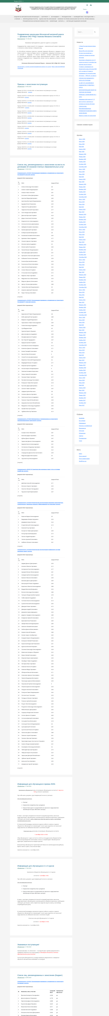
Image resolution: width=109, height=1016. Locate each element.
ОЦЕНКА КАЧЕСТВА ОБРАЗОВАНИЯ (47, 19)
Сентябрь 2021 (83, 287)
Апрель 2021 (82, 300)
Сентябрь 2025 (83, 166)
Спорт (80, 440)
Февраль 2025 (82, 184)
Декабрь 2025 (82, 159)
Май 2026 (81, 146)
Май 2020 (81, 325)
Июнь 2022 (81, 264)
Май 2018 (81, 385)
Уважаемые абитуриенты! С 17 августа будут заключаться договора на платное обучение (87, 102)
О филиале (17, 19)
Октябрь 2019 (82, 342)
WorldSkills (81, 418)
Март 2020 (81, 330)
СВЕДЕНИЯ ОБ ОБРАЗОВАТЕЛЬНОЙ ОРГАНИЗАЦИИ (26, 16)
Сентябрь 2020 (83, 315)
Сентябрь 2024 (83, 196)
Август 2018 (82, 377)
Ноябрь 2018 (82, 370)
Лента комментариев (84, 458)
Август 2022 (82, 259)
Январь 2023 (82, 247)
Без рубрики (82, 420)
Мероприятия (21, 39)
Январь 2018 (82, 395)
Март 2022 (81, 272)
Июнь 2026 (81, 144)
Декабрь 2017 (82, 397)
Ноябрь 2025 (82, 161)
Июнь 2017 (81, 405)
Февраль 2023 (82, 244)
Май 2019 (81, 355)
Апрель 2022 (82, 269)
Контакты (61, 21)
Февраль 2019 (82, 362)
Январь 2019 (82, 365)
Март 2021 (81, 302)
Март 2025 (81, 181)
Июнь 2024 (81, 204)
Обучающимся (55, 16)
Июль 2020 (82, 320)
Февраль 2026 (82, 154)
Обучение (81, 430)
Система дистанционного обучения (76, 21)
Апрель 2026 (82, 149)
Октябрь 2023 (82, 224)
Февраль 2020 (82, 332)
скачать (30, 92)
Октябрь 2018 (82, 372)
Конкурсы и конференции (85, 425)
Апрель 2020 (82, 327)
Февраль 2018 (82, 392)
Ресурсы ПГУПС (18, 1)
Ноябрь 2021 (82, 282)
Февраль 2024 (82, 214)
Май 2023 (81, 237)
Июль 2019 (82, 350)
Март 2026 (81, 151)
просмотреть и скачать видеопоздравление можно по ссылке (34, 66)
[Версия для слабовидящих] (87, 5)
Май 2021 (81, 297)
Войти (80, 453)
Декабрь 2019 (82, 337)
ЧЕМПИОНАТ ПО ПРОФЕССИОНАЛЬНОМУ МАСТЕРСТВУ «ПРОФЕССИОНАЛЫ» (76, 19)
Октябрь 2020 (82, 312)
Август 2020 (82, 317)
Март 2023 (81, 242)
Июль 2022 (82, 262)
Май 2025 (81, 176)
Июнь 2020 (81, 322)
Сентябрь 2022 (83, 257)
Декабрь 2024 (82, 189)
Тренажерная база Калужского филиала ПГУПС (35, 21)
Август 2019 (82, 347)
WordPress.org (82, 461)
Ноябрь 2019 (82, 340)
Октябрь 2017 (82, 402)
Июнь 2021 (81, 294)
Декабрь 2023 (82, 219)
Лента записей (82, 456)
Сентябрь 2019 (83, 345)
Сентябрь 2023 (83, 227)
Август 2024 (82, 199)
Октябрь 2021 (82, 284)
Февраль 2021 (82, 304)
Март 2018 (81, 390)
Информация (82, 423)
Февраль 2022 (82, 274)
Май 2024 (81, 207)
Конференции (53, 21)
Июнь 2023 (81, 234)
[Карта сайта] (91, 5)
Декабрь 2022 (82, 249)
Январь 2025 (82, 186)
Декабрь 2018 (82, 367)
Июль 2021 (82, 292)
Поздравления (82, 438)
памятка (81, 435)
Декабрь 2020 (82, 307)
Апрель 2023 (82, 239)
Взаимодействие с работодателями (84, 16)
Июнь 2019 (81, 352)
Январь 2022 (82, 277)
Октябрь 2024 (82, 194)
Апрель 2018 (82, 387)
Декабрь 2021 (82, 279)
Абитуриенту (44, 16)
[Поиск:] (85, 32)
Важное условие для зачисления (87, 115)
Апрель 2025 (82, 179)
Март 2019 (81, 360)
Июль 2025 (82, 171)
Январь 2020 (82, 335)
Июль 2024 (82, 201)
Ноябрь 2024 (82, 191)
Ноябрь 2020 (82, 310)
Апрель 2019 (82, 357)
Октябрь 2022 (82, 254)
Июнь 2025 (81, 174)
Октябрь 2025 (82, 164)
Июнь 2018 (81, 382)
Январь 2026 (82, 156)
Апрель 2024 (82, 209)
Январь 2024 (82, 217)
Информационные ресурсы (30, 19)
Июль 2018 (82, 380)
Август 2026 (82, 139)
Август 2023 (82, 229)
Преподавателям (66, 16)
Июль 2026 (82, 141)
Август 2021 (82, 289)
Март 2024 (81, 212)
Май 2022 (81, 267)
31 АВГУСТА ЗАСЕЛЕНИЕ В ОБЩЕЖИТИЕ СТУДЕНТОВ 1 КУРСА (86, 85)
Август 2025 (82, 169)
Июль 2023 (82, 232)
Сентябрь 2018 (83, 375)
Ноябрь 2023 (82, 222)
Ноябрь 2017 (82, 400)
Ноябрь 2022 (82, 252)
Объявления (20, 86)
